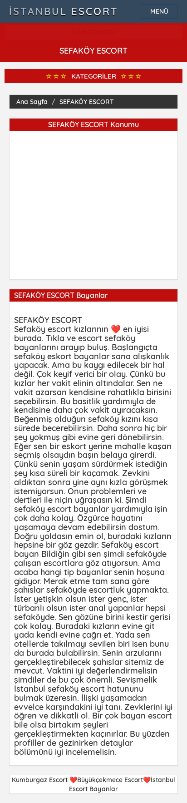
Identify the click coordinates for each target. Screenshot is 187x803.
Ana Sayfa (32, 102)
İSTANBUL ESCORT (63, 11)
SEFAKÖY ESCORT (86, 102)
